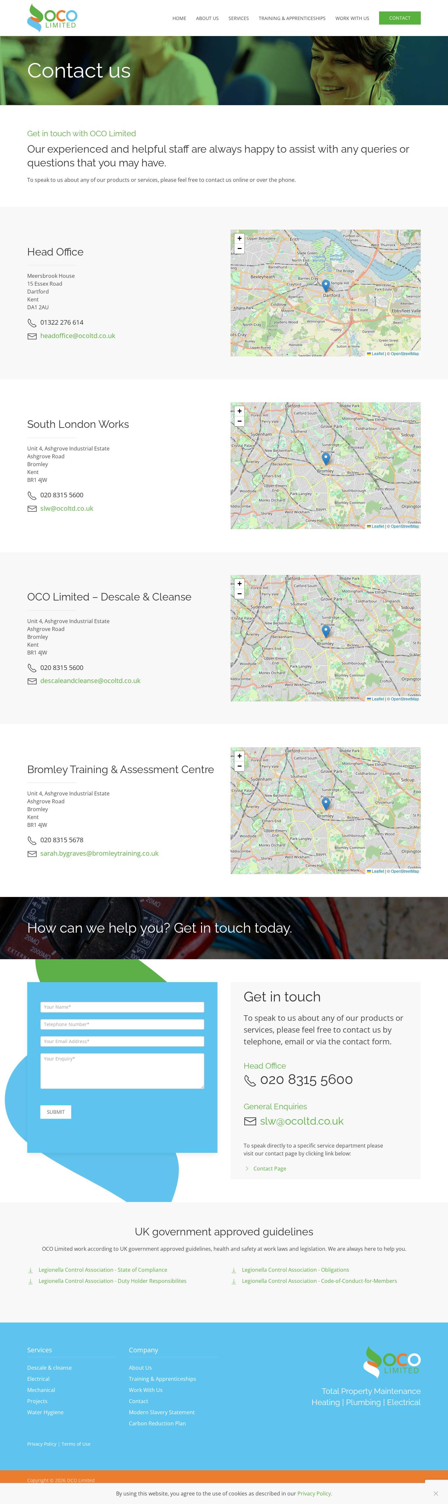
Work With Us (146, 1390)
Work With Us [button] (352, 18)
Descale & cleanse (49, 1367)
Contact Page (270, 1168)
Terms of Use (76, 1444)
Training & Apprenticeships (162, 1378)
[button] (326, 286)
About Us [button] (207, 18)
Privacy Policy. (314, 1493)
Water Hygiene (45, 1412)
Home (179, 18)
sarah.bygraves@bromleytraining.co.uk (99, 853)
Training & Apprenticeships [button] (292, 18)
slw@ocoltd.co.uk (66, 508)
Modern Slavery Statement (162, 1412)
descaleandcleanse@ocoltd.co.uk (90, 680)
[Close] (436, 1493)
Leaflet (377, 353)
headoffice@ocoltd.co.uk (77, 335)
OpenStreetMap (405, 353)
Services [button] (239, 18)
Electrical (38, 1378)
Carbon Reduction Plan (157, 1423)
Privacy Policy (42, 1444)
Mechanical (41, 1390)
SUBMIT (56, 1112)
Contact (400, 18)
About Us (140, 1367)
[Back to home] (52, 18)
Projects (37, 1401)
